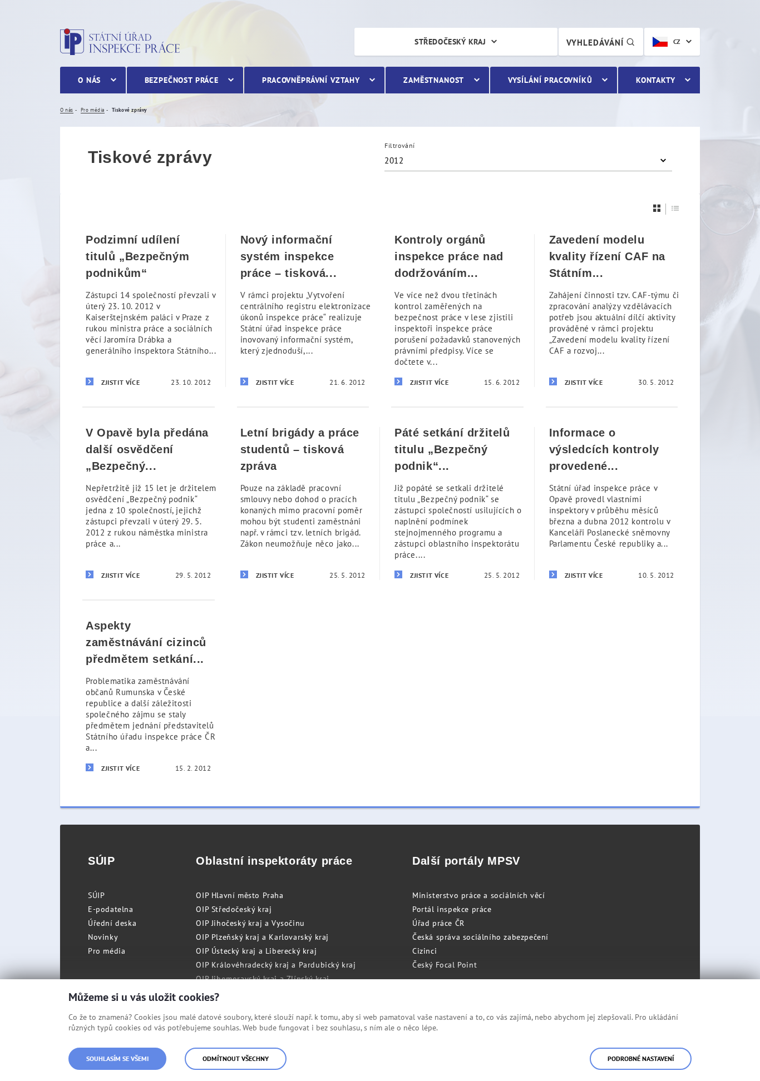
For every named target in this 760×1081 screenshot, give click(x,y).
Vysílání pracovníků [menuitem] (550, 80)
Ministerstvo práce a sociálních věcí (478, 895)
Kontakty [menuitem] (655, 80)
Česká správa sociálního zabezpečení (480, 937)
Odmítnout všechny (236, 1058)
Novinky (103, 937)
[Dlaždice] (657, 208)
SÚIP (96, 895)
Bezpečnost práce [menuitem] (182, 80)
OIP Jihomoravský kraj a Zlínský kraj (262, 979)
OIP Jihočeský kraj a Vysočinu (250, 923)
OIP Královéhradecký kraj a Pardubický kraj (276, 965)
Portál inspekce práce (452, 909)
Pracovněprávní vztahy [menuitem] (311, 80)
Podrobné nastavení (641, 1058)
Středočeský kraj (450, 42)
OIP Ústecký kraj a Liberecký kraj (256, 951)
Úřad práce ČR (438, 923)
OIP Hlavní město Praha (239, 895)
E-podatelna (111, 909)
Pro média (106, 951)
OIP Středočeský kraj (234, 909)
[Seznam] (675, 208)
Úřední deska (112, 923)
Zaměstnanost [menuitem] (433, 80)
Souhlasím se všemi (117, 1058)
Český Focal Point (444, 965)
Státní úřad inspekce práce (120, 42)
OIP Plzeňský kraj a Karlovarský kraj (262, 937)
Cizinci (424, 951)
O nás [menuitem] (89, 80)
